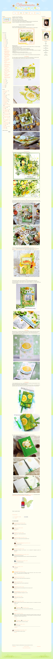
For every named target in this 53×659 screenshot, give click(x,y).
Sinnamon (15, 532)
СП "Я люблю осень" (6, 122)
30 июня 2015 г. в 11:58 (21, 548)
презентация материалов (6, 104)
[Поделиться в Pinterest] (27, 516)
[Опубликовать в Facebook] (26, 516)
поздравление (5, 103)
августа (5, 44)
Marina (15, 613)
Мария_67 (15, 601)
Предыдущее (39, 646)
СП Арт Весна (5, 124)
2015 (4, 38)
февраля (5, 82)
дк (3, 93)
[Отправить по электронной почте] (24, 516)
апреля (5, 80)
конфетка (4, 97)
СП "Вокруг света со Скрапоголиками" (6, 110)
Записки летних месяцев (6, 73)
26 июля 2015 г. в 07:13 (25, 607)
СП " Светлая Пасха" (6, 109)
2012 (4, 87)
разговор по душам (5, 106)
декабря (5, 39)
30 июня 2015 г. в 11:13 (23, 537)
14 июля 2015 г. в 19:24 (23, 591)
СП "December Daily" (6, 123)
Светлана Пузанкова (17, 591)
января (5, 83)
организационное (5, 101)
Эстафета (4, 127)
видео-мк (4, 91)
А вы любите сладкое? (7, 71)
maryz (15, 596)
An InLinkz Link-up (14, 514)
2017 (4, 36)
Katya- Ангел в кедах (17, 537)
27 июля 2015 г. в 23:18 (19, 613)
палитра (4, 102)
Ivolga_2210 (16, 586)
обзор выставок (5, 100)
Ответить (15, 525)
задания (4, 95)
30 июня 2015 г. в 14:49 (22, 571)
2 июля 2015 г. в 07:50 (21, 586)
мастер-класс (5, 98)
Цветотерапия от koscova (6, 61)
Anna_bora (15, 548)
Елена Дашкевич (18, 607)
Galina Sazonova (18, 560)
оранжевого (23, 249)
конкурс (4, 96)
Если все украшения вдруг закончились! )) (7, 64)
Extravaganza (26, 382)
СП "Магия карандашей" (6, 117)
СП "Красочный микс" (6, 116)
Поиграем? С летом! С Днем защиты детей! (7, 77)
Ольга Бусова (26, 56)
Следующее (14, 646)
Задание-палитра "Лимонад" (6, 47)
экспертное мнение (6, 126)
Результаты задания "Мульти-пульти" (6, 70)
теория (4, 125)
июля (5, 45)
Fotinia (15, 566)
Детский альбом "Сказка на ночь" (6, 66)
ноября (5, 40)
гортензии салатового (18, 249)
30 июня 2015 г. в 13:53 (25, 554)
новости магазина (5, 99)
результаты (4, 107)
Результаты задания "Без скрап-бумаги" (7, 59)
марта (5, 81)
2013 (4, 86)
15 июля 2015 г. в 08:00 (19, 596)
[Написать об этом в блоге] (25, 516)
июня (5, 46)
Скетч (4, 108)
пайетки (35, 249)
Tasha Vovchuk (16, 571)
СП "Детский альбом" (6, 113)
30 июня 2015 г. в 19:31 (24, 560)
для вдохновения (5, 94)
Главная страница (26, 646)
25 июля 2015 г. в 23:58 (20, 601)
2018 (4, 35)
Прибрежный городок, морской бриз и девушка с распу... (7, 52)
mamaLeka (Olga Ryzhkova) (18, 554)
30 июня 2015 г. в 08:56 (20, 532)
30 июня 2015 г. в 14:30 (19, 566)
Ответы (16, 541)
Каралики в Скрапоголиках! (6, 49)
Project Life (4, 128)
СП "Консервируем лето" (6, 114)
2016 (4, 37)
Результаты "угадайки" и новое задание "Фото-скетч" (7, 75)
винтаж (4, 92)
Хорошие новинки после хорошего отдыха (6, 57)
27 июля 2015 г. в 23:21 (25, 620)
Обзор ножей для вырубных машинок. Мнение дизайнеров (7, 54)
